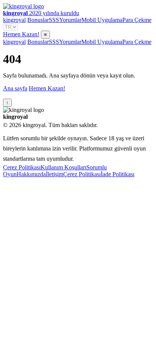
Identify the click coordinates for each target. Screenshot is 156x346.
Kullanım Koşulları (63, 167)
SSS (54, 20)
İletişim (54, 174)
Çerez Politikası (22, 167)
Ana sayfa (15, 88)
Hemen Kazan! (21, 34)
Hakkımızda (31, 174)
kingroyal (14, 20)
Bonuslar (38, 20)
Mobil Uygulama (101, 20)
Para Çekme (136, 20)
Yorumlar (70, 20)
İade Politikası (117, 174)
